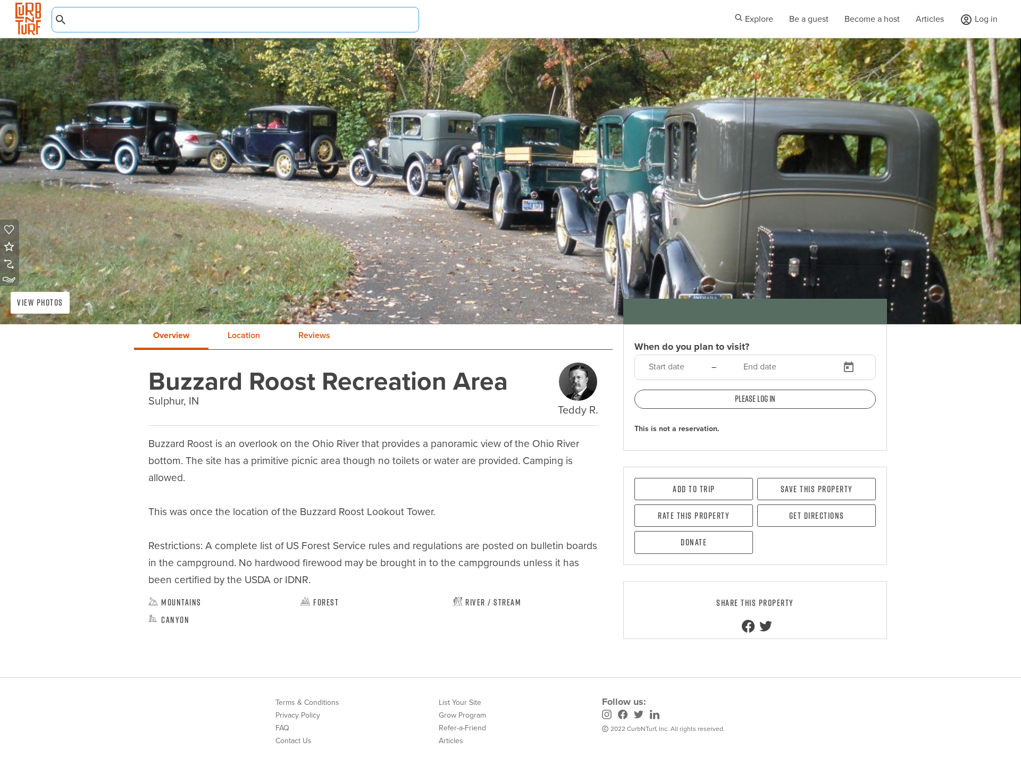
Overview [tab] (171, 335)
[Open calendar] (848, 367)
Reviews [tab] (314, 335)
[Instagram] (607, 716)
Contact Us (293, 740)
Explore (758, 19)
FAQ (282, 728)
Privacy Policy (297, 715)
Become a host (872, 19)
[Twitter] (638, 716)
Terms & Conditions (307, 702)
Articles (930, 19)
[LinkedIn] (654, 716)
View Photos (40, 302)
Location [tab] (244, 335)
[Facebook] (622, 716)
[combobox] (235, 19)
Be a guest (808, 19)
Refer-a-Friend (462, 728)
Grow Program (462, 715)
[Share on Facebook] (748, 626)
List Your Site (460, 702)
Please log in (755, 399)
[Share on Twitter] (765, 626)
